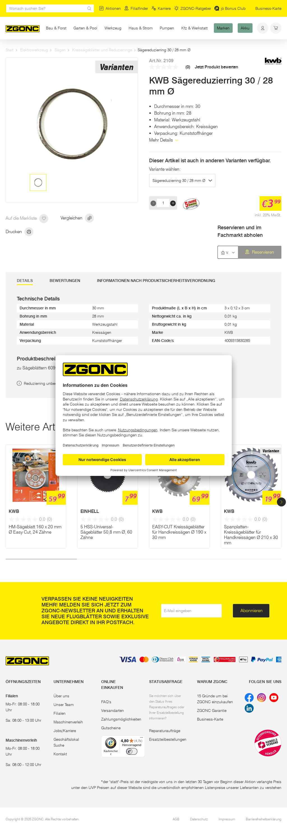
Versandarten (112, 710)
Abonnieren (251, 610)
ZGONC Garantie (211, 710)
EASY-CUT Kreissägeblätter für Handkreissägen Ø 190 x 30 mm (179, 532)
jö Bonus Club (233, 8)
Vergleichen (72, 218)
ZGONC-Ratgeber (195, 8)
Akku (245, 28)
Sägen (60, 50)
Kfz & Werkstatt (194, 28)
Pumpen (167, 28)
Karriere (164, 8)
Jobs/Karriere (65, 730)
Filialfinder (139, 8)
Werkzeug (113, 28)
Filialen (60, 713)
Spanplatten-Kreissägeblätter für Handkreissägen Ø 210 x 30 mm (251, 534)
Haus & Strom (141, 28)
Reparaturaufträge (164, 730)
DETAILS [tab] (25, 280)
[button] (281, 501)
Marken (223, 28)
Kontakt (60, 754)
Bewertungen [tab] (65, 280)
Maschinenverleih (68, 722)
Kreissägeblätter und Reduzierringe (102, 50)
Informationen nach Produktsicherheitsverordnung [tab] (156, 280)
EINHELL (89, 511)
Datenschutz (199, 819)
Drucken (14, 231)
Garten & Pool (87, 28)
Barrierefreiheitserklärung (263, 819)
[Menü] (141, 738)
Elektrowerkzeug (34, 50)
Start (9, 50)
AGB (176, 819)
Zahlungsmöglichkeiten (121, 719)
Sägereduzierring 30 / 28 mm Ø (178, 180)
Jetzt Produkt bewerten (216, 67)
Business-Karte (268, 8)
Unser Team (64, 704)
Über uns (61, 696)
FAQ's (106, 702)
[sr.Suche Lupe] (89, 8)
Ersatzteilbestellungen (167, 739)
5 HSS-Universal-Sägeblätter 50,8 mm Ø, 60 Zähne (106, 532)
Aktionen (113, 8)
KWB (14, 511)
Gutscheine (111, 728)
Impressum (227, 819)
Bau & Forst (56, 28)
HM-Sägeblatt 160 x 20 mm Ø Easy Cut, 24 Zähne (35, 529)
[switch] (131, 751)
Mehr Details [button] (161, 140)
